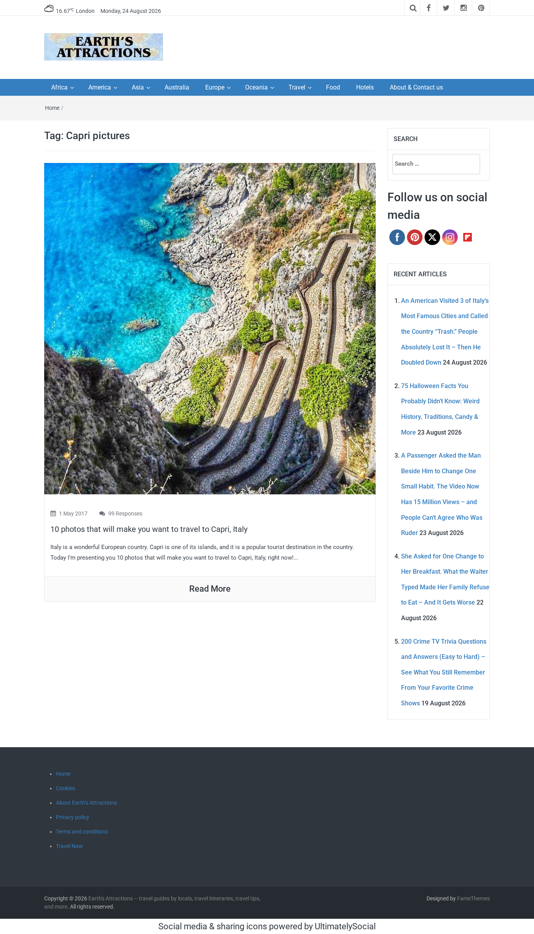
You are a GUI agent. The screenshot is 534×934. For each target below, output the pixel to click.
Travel (297, 87)
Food (333, 87)
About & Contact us (416, 87)
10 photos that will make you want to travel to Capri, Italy (148, 529)
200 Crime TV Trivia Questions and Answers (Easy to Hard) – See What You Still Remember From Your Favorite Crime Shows (443, 672)
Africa (59, 87)
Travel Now (69, 846)
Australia (177, 87)
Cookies (65, 788)
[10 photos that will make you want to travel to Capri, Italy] (210, 328)
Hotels (365, 87)
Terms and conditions (82, 831)
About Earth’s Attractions (86, 803)
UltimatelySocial (345, 926)
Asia (138, 87)
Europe (214, 87)
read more (210, 589)
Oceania (256, 87)
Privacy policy (72, 817)
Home (52, 108)
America (99, 87)
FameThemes (473, 898)
